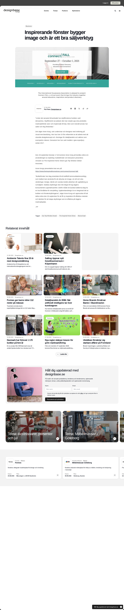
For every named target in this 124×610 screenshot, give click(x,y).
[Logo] (12, 11)
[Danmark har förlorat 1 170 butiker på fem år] (24, 332)
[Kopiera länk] (87, 108)
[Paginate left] (7, 426)
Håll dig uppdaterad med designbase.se (106, 607)
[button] (57, 438)
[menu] (119, 11)
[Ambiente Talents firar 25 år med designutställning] (24, 250)
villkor (81, 393)
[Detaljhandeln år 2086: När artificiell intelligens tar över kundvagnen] (62, 293)
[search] (115, 11)
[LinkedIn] (75, 108)
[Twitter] (79, 108)
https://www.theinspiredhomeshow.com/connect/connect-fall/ (57, 171)
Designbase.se (56, 109)
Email (73, 385)
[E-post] (83, 108)
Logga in (105, 3)
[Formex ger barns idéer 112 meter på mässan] (24, 292)
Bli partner (115, 3)
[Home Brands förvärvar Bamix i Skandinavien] (100, 292)
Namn (46, 385)
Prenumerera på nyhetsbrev (55, 399)
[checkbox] (46, 394)
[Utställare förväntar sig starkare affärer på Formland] (100, 332)
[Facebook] (71, 108)
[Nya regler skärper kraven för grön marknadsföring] (62, 332)
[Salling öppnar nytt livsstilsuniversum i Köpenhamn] (62, 251)
